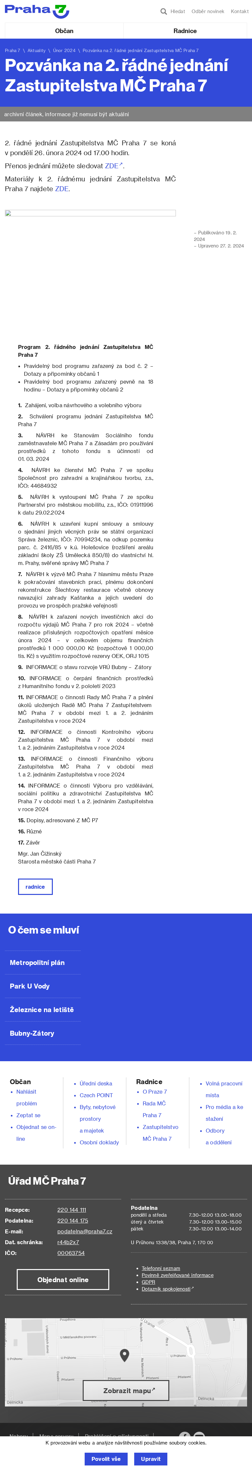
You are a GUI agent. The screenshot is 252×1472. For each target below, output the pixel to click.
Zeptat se (28, 1115)
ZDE (111, 166)
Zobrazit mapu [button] (127, 1390)
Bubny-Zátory (32, 1033)
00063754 (71, 1253)
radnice (35, 886)
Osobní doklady (99, 1142)
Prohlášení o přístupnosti (117, 1436)
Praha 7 (12, 50)
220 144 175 (72, 1220)
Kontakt (240, 11)
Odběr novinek (208, 11)
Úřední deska (96, 1083)
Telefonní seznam (161, 1268)
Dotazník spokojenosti (166, 1289)
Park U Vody (30, 986)
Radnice (185, 30)
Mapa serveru (56, 1436)
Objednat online (63, 1279)
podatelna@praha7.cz (84, 1231)
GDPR (148, 1282)
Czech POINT (96, 1095)
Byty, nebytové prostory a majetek (98, 1119)
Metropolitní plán (37, 962)
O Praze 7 (155, 1091)
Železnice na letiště (42, 1009)
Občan (64, 30)
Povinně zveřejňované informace (178, 1275)
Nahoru (19, 1436)
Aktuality (37, 50)
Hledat (176, 11)
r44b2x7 (68, 1242)
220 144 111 (71, 1210)
